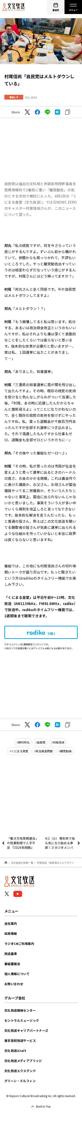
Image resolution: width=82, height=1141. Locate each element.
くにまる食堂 (19, 751)
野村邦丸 (24, 742)
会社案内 (10, 923)
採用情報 (10, 933)
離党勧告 (66, 751)
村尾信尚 (58, 742)
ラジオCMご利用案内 (19, 943)
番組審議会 (12, 964)
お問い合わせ (13, 984)
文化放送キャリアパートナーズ (26, 1030)
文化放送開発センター (20, 1010)
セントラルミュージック (21, 1020)
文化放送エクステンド (20, 1071)
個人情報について (17, 974)
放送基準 (10, 953)
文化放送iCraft (15, 1050)
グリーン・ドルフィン (20, 1081)
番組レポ (13, 97)
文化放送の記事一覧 (22, 862)
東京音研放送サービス (20, 1040)
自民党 (41, 742)
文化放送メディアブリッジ (23, 1060)
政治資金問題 (44, 751)
